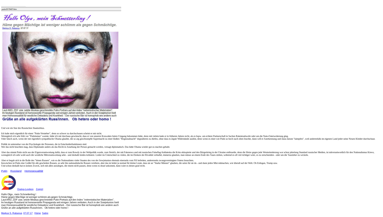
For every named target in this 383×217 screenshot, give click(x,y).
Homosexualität (34, 171)
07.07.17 (28, 213)
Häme (37, 213)
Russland (16, 171)
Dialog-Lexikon (25, 189)
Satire (45, 213)
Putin (4, 171)
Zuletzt (39, 189)
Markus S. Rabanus (11, 213)
